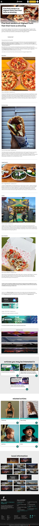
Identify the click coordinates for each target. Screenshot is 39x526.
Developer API (16, 516)
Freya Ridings (23, 420)
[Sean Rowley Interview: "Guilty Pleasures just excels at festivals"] (19, 380)
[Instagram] (30, 517)
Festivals (11, 502)
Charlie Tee (3, 420)
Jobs (7, 519)
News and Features (6, 4)
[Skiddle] (3, 498)
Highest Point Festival (8, 48)
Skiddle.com (19, 2)
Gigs (2, 502)
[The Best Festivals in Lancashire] (10, 367)
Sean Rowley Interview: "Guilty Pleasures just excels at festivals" (18, 386)
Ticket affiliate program (17, 517)
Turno (5, 44)
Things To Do (6, 294)
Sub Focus (26, 43)
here (22, 525)
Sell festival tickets (24, 517)
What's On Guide (10, 292)
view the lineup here (6, 45)
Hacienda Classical (5, 43)
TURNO (21, 444)
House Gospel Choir (10, 44)
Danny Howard (17, 44)
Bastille (17, 43)
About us (8, 515)
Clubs (6, 502)
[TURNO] (29, 434)
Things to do (4, 503)
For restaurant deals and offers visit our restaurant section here (14, 325)
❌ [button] (29, 525)
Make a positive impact (32, 509)
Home (2, 515)
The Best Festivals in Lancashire (8, 372)
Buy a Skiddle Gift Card (24, 518)
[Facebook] (32, 517)
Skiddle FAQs (23, 516)
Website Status (16, 515)
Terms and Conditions (2, 517)
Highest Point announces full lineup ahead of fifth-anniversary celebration (28, 372)
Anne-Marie (11, 43)
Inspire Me (29, 294)
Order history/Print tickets (8, 517)
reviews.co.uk (19, 503)
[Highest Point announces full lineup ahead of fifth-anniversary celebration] (29, 367)
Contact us (8, 518)
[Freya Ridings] (29, 410)
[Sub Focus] (10, 434)
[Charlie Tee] (10, 410)
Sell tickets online (23, 515)
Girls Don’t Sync (32, 43)
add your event (32, 1)
